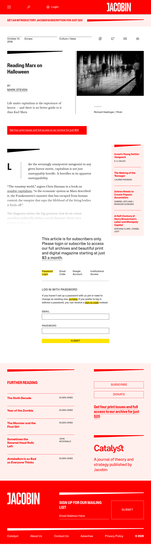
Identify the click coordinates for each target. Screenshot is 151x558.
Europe (28, 39)
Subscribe (119, 384)
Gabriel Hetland (123, 202)
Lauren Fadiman (123, 180)
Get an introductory (22, 20)
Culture (63, 39)
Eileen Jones (66, 398)
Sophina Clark (122, 229)
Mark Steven (17, 90)
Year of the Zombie (20, 410)
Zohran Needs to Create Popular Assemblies (124, 194)
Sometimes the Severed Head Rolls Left (20, 443)
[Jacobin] (119, 7)
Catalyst (12, 536)
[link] (52, 7)
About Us (36, 536)
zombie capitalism (19, 191)
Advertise (87, 536)
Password (49, 326)
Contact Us (61, 536)
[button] (9, 7)
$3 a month (52, 258)
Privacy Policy (114, 536)
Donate (119, 394)
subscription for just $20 (65, 20)
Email (46, 311)
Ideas (73, 39)
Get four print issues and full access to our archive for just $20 (44, 130)
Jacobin (42, 20)
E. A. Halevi (120, 161)
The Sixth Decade (19, 398)
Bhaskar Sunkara (124, 204)
